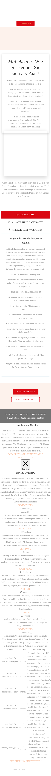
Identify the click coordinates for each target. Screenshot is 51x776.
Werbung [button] (26, 589)
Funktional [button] (25, 528)
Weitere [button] (25, 612)
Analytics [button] (25, 568)
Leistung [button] (25, 548)
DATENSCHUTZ (38, 414)
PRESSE (24, 414)
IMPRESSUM (12, 414)
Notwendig (27, 509)
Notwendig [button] (25, 505)
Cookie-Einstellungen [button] (22, 454)
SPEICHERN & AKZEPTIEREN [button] (25, 761)
